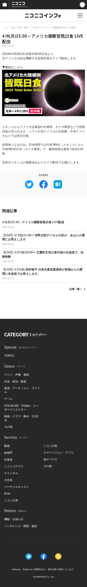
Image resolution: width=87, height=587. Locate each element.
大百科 (8, 480)
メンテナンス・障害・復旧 (20, 526)
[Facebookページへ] (43, 556)
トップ (5, 28)
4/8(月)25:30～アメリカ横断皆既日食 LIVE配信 (53, 28)
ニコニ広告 (50, 446)
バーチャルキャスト (16, 487)
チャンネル (11, 473)
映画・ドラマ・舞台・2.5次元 (21, 418)
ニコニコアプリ (13, 466)
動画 (7, 446)
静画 (7, 453)
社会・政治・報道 (19, 28)
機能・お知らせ (13, 519)
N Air (7, 493)
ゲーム (8, 399)
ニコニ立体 (11, 500)
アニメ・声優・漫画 (16, 375)
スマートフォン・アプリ (59, 452)
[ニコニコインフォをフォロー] (29, 556)
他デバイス (50, 459)
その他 (8, 427)
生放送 (8, 459)
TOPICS (9, 356)
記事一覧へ (75, 289)
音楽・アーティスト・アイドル (22, 390)
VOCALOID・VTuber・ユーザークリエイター (21, 408)
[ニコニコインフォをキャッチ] (58, 556)
